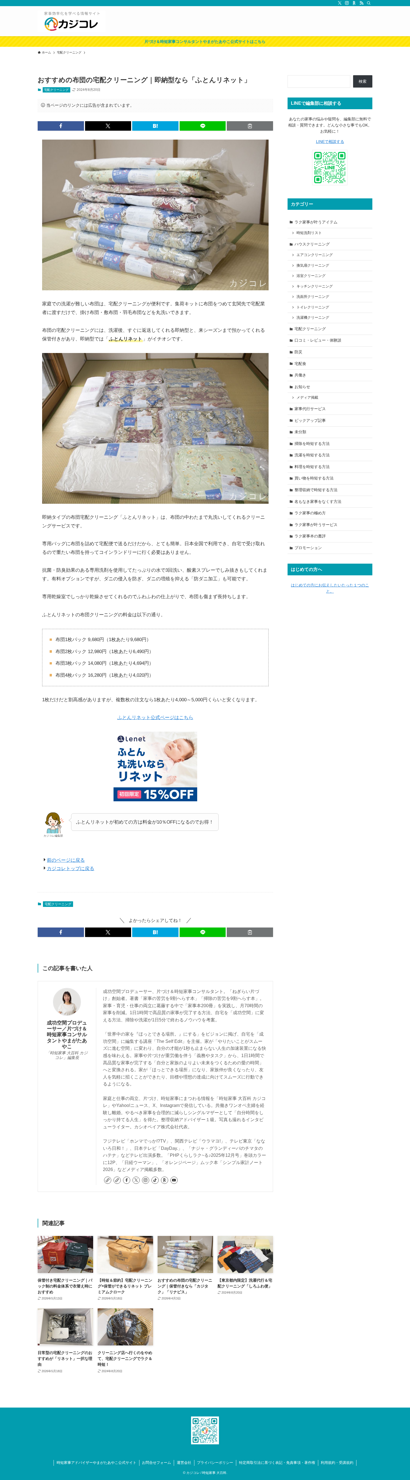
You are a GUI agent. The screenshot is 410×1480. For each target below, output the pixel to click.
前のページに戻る (66, 860)
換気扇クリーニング (312, 265)
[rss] (361, 3)
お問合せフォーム (156, 1462)
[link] (107, 1180)
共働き (300, 375)
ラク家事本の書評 (310, 536)
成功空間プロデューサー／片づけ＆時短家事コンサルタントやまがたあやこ (67, 1034)
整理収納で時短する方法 (316, 490)
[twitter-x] (339, 3)
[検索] (368, 3)
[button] (61, 126)
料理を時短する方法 (312, 466)
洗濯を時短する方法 (312, 455)
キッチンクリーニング (314, 286)
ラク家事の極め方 (310, 513)
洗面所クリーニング (312, 297)
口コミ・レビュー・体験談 (318, 340)
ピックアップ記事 (310, 420)
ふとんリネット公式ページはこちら (155, 717)
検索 (362, 81)
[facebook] (126, 1180)
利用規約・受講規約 (337, 1462)
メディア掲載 (307, 398)
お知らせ (302, 386)
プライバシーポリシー (215, 1462)
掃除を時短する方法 (312, 443)
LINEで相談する (330, 141)
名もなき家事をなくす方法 (318, 501)
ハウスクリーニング (312, 244)
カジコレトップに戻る (70, 868)
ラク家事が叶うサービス (316, 524)
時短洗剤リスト (309, 233)
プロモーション (308, 548)
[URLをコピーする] (250, 126)
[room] (354, 3)
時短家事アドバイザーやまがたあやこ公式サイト (96, 1462)
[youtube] (174, 1180)
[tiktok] (155, 1180)
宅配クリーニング (56, 89)
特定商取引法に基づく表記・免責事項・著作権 (277, 1462)
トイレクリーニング (312, 307)
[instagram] (347, 3)
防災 (298, 352)
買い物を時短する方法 (314, 478)
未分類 (300, 432)
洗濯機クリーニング (312, 318)
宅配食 (300, 363)
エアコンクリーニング (314, 255)
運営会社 (184, 1462)
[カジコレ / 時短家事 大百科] (71, 21)
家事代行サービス (310, 408)
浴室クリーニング (310, 276)
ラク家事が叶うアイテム (316, 222)
